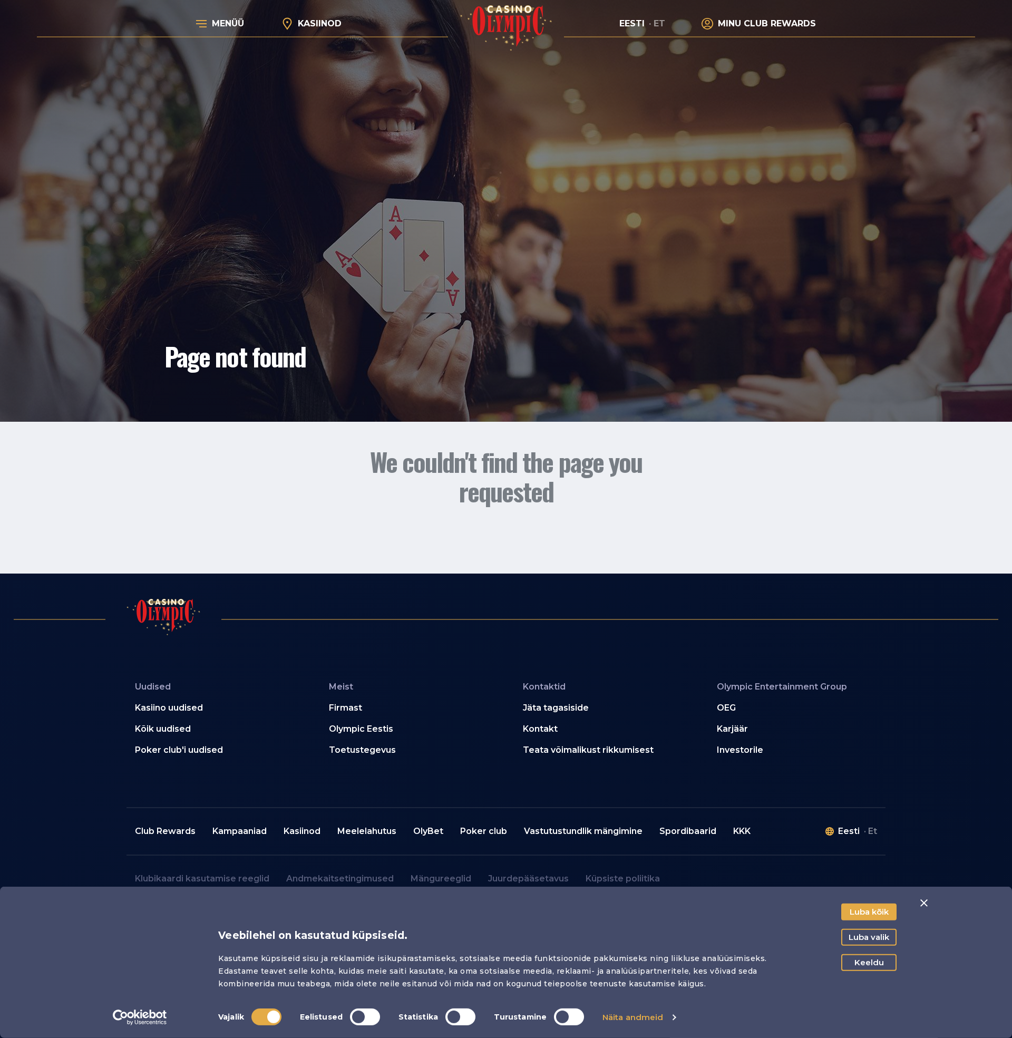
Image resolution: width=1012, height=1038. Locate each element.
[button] (215, 708)
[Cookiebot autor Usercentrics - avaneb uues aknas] (140, 1017)
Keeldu (869, 962)
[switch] (365, 1016)
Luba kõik (869, 912)
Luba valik (869, 937)
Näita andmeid (632, 1017)
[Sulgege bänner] (924, 903)
